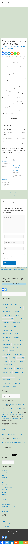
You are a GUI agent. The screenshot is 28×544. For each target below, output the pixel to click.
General (4, 494)
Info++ (5, 2)
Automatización (5, 470)
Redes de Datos (6, 504)
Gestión (3, 497)
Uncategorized (5, 511)
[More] (18, 53)
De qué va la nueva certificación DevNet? (12, 418)
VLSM (3, 428)
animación (6, 308)
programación (8, 368)
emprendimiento (18, 341)
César (3, 434)
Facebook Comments (17, 205)
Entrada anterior (14, 193)
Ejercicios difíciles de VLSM (13, 432)
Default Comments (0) (7, 205)
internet (18, 354)
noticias (5, 361)
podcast (4, 499)
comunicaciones (9, 326)
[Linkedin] (9, 53)
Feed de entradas (6, 521)
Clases (3, 475)
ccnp (17, 315)
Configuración (8, 330)
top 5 (18, 379)
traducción (7, 383)
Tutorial (6, 386)
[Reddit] (12, 53)
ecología (18, 337)
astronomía (17, 308)
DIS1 (16, 333)
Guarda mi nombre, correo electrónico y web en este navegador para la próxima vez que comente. (14, 256)
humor (12, 350)
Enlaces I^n (4, 489)
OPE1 (13, 361)
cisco (6, 322)
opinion (21, 361)
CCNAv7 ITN (7, 315)
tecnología (8, 379)
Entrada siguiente (14, 196)
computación (16, 322)
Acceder (4, 519)
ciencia (20, 319)
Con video (4, 477)
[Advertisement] (14, 22)
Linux (12, 358)
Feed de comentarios (7, 523)
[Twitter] (6, 53)
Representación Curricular (8, 506)
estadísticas (7, 347)
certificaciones (8, 319)
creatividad (7, 333)
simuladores (7, 372)
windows (15, 386)
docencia (7, 337)
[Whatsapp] (15, 53)
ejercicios (6, 340)
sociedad (19, 372)
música (21, 358)
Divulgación (4, 484)
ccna (17, 311)
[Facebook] (3, 53)
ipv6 (5, 358)
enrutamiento (17, 344)
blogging (7, 311)
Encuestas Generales (7, 46)
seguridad (20, 368)
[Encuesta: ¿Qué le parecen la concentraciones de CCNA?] (18, 162)
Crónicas (4, 480)
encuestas (6, 344)
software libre (8, 376)
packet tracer (8, 364)
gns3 (5, 350)
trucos (17, 383)
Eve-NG (16, 347)
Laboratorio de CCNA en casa (9, 412)
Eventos (4, 492)
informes (7, 354)
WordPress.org (5, 526)
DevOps (4, 482)
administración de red (11, 304)
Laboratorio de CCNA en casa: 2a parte (11, 408)
